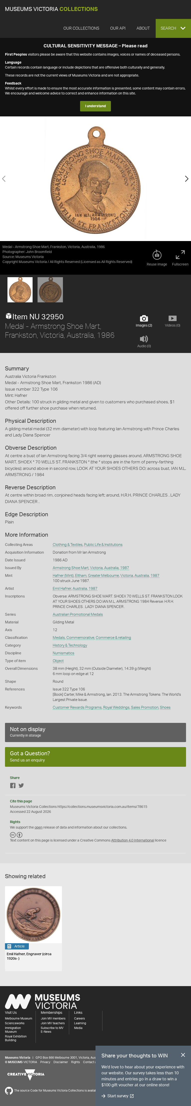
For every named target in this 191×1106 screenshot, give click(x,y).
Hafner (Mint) (63, 576)
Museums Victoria (51, 9)
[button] (173, 28)
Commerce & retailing (113, 638)
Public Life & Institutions (103, 545)
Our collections (81, 28)
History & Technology (70, 645)
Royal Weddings (116, 707)
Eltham (81, 576)
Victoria (96, 568)
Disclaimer (60, 1062)
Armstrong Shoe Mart (71, 568)
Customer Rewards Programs (77, 707)
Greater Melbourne (103, 576)
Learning (80, 1023)
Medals (59, 638)
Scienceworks (14, 1023)
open (39, 827)
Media (78, 1027)
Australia (111, 568)
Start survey (117, 1096)
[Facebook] (13, 786)
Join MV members (53, 1018)
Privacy (45, 1062)
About (143, 28)
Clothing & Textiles (68, 545)
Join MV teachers (53, 1023)
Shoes (165, 707)
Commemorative (80, 638)
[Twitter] (21, 786)
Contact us (90, 1062)
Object (58, 661)
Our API (118, 28)
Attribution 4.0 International (132, 840)
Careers (79, 1018)
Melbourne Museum (18, 1018)
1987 (124, 568)
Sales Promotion (144, 707)
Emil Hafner (62, 589)
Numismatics (63, 653)
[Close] (183, 1056)
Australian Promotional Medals (78, 614)
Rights (75, 1062)
